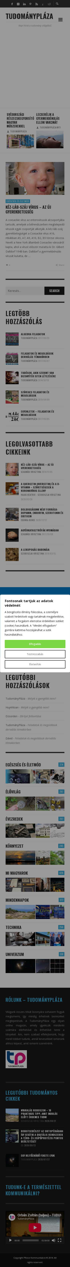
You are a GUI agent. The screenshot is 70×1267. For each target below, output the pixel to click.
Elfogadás (35, 644)
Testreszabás (35, 654)
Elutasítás (35, 664)
